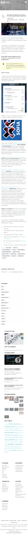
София (9, 437)
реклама (5, 450)
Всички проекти (18, 483)
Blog (2, 289)
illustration (18, 428)
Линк (8, 21)
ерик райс (14, 255)
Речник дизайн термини (20, 497)
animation (7, 424)
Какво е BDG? (4, 465)
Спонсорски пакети (19, 467)
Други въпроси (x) (5, 467)
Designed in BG (18, 488)
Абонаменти (4, 475)
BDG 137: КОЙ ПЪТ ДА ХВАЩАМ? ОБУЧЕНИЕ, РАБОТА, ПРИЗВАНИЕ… (12, 369)
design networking (12, 428)
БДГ (17, 435)
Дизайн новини (10, 19)
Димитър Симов (21, 253)
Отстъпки (15, 19)
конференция (20, 255)
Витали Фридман (20, 249)
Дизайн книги (17, 489)
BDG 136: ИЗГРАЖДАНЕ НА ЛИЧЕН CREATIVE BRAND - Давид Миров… (13, 386)
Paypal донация (5, 488)
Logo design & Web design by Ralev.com (14, 532)
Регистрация (4, 509)
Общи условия (14, 522)
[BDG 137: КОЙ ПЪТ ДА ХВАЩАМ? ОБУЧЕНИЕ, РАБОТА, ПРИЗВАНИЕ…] (13, 360)
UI (22, 432)
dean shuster (8, 247)
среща (9, 450)
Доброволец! (4, 505)
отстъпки (4, 257)
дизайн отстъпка (16, 251)
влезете (8, 271)
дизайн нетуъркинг (15, 441)
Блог (3, 471)
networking (19, 430)
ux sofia (13, 249)
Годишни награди (18, 491)
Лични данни (24, 520)
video (8, 435)
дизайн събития (7, 446)
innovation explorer (13, 430)
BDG (2, 286)
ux (5, 435)
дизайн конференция (6, 251)
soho (21, 432)
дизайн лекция (18, 439)
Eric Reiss (15, 247)
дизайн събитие (5, 253)
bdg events (16, 424)
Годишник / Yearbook (19, 486)
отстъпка (13, 448)
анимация (13, 437)
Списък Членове (5, 506)
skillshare (16, 432)
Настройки (4, 474)
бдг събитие (19, 437)
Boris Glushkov (11, 18)
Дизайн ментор (18, 495)
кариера (12, 446)
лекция (16, 446)
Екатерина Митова (6, 255)
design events (18, 426)
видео (6, 439)
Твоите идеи (4, 491)
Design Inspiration (4, 292)
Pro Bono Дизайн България (20, 494)
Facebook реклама (18, 471)
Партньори (4, 485)
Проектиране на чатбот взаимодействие (15, 157)
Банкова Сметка (5, 486)
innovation (6, 430)
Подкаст (3, 313)
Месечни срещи (18, 485)
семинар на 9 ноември (17, 210)
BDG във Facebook (5, 520)
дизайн (12, 440)
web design (13, 435)
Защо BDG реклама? (19, 465)
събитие (13, 450)
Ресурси (3, 318)
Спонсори (4, 483)
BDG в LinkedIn (13, 520)
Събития (3, 321)
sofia (19, 432)
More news (6, 391)
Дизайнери (4, 468)
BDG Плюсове (4, 508)
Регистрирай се (5, 477)
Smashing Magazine (6, 249)
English (2, 294)
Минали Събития (4, 308)
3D (5, 424)
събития (19, 450)
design (21, 424)
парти (20, 448)
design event (9, 426)
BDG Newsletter (5, 503)
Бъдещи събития (4, 297)
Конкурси (3, 305)
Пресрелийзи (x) (18, 468)
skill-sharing (9, 432)
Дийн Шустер (13, 253)
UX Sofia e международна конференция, (10, 37)
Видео (2, 300)
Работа (2, 316)
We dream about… (5, 489)
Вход (3, 472)
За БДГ (18, 520)
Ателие (16, 492)
